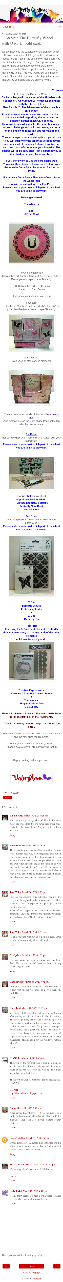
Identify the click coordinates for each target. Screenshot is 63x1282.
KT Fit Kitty (16, 815)
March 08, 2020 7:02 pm (37, 981)
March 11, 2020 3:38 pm (29, 1108)
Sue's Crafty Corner (20, 1164)
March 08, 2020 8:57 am (34, 932)
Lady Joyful (16, 1191)
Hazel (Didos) (17, 981)
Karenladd (15, 845)
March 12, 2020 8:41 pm (43, 1164)
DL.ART (14, 1089)
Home (31, 1266)
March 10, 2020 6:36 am (33, 1058)
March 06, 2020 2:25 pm (34, 892)
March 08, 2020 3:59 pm (34, 955)
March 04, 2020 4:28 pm (36, 815)
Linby (13, 1108)
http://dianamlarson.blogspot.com (26, 1093)
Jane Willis (15, 892)
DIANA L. (15, 1058)
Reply (12, 835)
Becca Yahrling (17, 1138)
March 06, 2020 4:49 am (33, 845)
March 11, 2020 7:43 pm (38, 1138)
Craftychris (15, 955)
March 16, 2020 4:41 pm (35, 1191)
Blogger (37, 1278)
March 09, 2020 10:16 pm (34, 1008)
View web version (31, 1272)
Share (7, 797)
